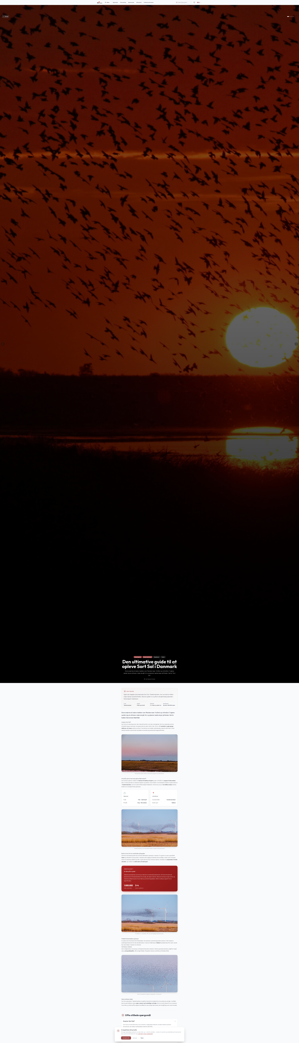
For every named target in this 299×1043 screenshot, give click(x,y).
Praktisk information (149, 2)
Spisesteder (131, 2)
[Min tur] (194, 2)
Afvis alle (135, 1037)
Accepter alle (126, 1037)
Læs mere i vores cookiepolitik (145, 1033)
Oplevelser (115, 2)
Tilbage (6, 16)
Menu (108, 2)
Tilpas (142, 1037)
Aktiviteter (139, 2)
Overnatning (123, 2)
